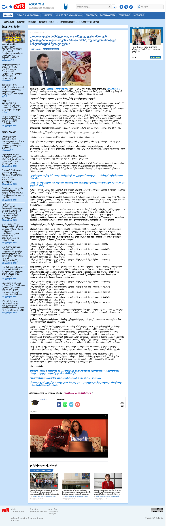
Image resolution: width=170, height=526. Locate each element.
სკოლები (47, 15)
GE (109, 7)
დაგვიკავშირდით (36, 518)
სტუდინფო (138, 15)
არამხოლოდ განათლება (37, 8)
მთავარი (8, 15)
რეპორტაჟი (8, 22)
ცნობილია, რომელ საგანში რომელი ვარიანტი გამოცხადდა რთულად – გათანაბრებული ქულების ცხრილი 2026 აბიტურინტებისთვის (107, 492)
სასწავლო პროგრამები (28, 15)
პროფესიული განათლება (69, 15)
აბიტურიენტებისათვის (66, 22)
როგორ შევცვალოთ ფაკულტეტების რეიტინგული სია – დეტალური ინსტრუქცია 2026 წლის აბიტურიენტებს (44, 492)
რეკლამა (33, 411)
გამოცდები (124, 15)
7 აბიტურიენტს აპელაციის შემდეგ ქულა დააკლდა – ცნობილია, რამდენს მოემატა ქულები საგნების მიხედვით (76, 492)
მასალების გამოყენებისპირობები (53, 511)
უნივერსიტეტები (46, 22)
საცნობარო (91, 15)
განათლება (36, 4)
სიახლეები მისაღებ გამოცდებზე (44, 496)
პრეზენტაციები (107, 15)
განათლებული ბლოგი (89, 22)
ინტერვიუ (21, 22)
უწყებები (32, 22)
